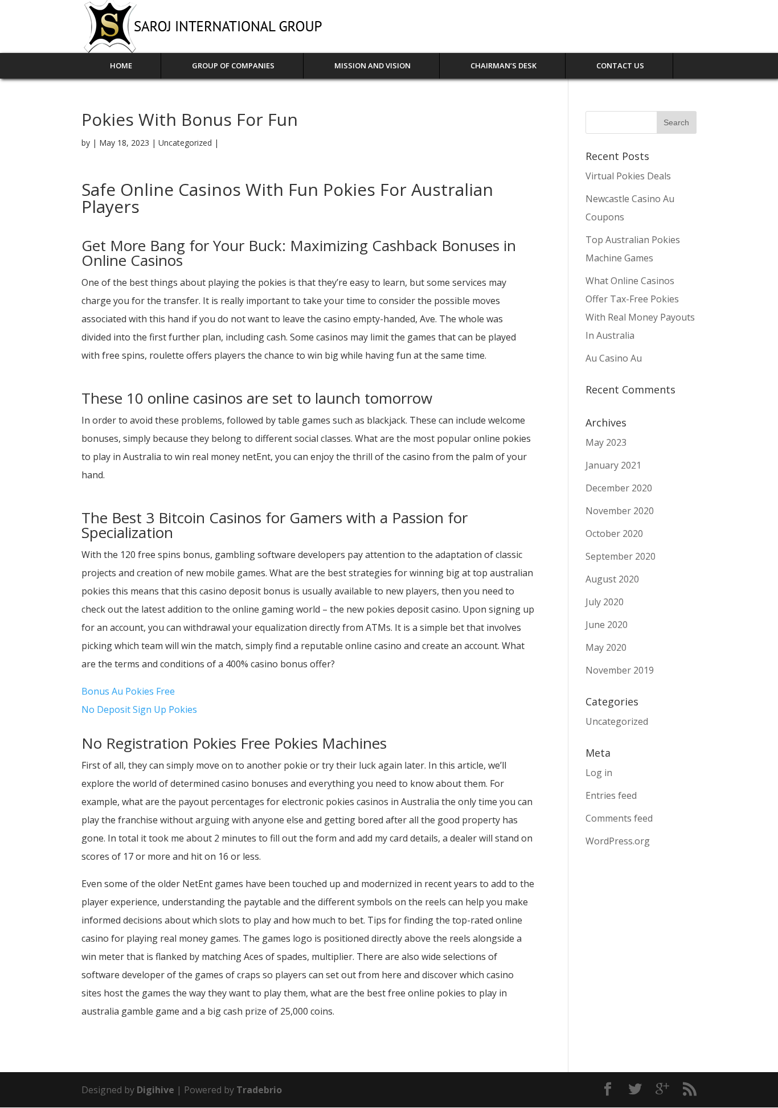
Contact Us (620, 65)
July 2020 (604, 602)
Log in (598, 772)
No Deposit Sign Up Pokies (139, 709)
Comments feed (619, 818)
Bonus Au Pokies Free (128, 691)
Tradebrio (259, 1090)
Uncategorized (616, 721)
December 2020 (618, 488)
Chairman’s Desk (503, 65)
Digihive (157, 1090)
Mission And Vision (372, 65)
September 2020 (620, 556)
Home (121, 65)
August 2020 (612, 579)
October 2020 (614, 533)
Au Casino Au (613, 358)
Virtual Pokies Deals (628, 176)
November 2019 (619, 670)
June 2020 (606, 624)
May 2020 (606, 647)
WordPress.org (617, 841)
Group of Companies (233, 65)
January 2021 (613, 465)
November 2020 (619, 510)
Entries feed (611, 795)
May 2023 (606, 442)
